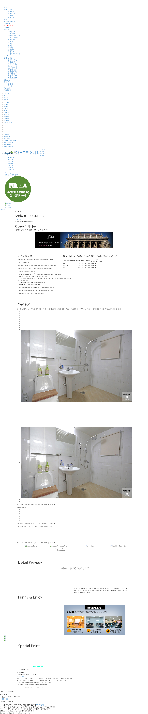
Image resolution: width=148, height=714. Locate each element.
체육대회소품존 (12, 76)
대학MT (6, 97)
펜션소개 (19, 666)
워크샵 (6, 95)
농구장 (10, 46)
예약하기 (2, 209)
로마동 (6, 108)
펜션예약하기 (8, 144)
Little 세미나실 (12, 68)
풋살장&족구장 (12, 72)
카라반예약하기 (8, 146)
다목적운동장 (12, 70)
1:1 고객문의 (20, 676)
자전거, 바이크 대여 (14, 54)
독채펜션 (6, 99)
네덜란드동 (7, 110)
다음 (19, 219)
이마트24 (11, 52)
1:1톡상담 (7, 136)
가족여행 (6, 93)
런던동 (6, 104)
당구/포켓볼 (11, 34)
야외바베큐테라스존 (14, 36)
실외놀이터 (11, 40)
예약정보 (10, 15)
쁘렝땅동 (6, 116)
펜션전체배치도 (8, 142)
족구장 (10, 44)
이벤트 (10, 86)
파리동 (6, 106)
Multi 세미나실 (12, 64)
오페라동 (6, 118)
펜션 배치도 (11, 13)
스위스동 (6, 112)
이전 (16, 219)
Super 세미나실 (13, 66)
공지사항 (10, 84)
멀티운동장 (11, 74)
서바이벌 (10, 48)
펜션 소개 (11, 11)
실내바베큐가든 (12, 60)
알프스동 (6, 114)
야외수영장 (11, 31)
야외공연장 (11, 62)
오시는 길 (11, 17)
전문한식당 (11, 50)
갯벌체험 (10, 42)
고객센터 (10, 140)
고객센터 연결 (4, 699)
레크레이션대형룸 (13, 38)
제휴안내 (24, 666)
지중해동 (6, 102)
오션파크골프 (8, 122)
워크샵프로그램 (12, 78)
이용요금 (6, 134)
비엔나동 (6, 120)
